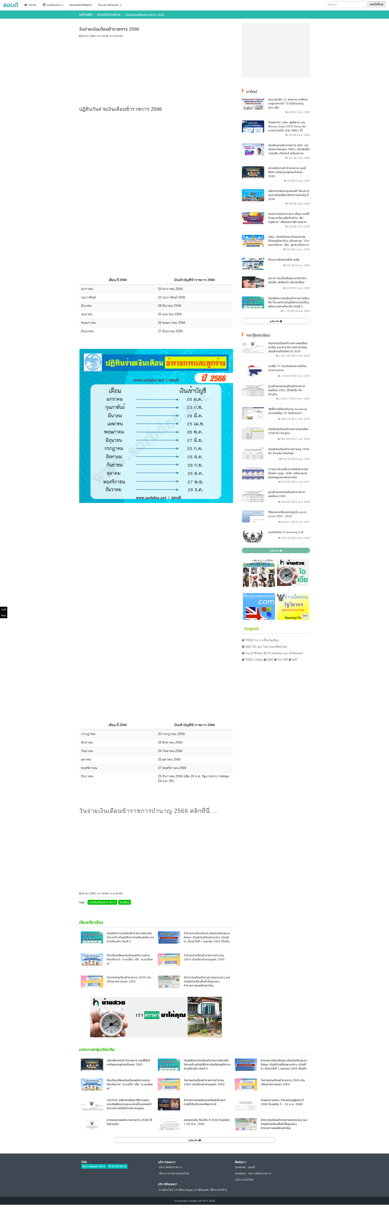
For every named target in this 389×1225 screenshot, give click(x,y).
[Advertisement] (156, 68)
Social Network (109, 5)
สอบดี (10, 5)
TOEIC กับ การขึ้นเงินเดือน (262, 640)
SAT (294, 659)
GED (269, 659)
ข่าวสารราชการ (109, 14)
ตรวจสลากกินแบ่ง (80, 5)
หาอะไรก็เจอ (376, 4)
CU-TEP (282, 659)
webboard (53, 5)
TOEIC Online (254, 659)
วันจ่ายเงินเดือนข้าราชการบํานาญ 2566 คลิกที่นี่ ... (148, 810)
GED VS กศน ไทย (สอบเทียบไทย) (266, 646)
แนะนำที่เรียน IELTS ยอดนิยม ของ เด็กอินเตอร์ (274, 653)
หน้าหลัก (85, 14)
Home (32, 5)
